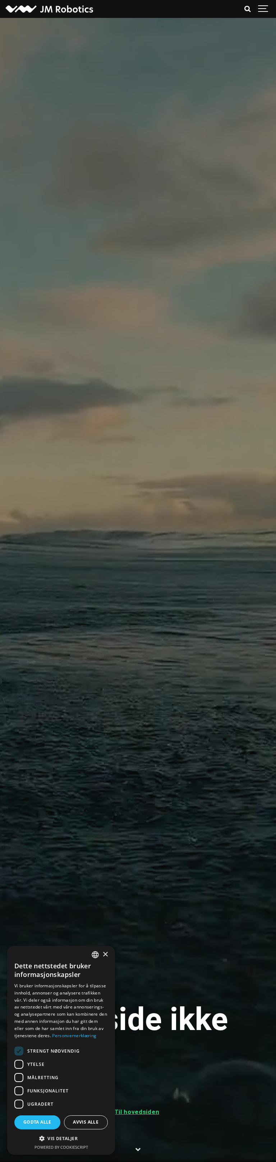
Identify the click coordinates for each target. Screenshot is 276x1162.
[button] (61, 1138)
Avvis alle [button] (85, 1122)
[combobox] (95, 954)
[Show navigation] (263, 9)
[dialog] (61, 1050)
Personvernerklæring (74, 1036)
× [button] (105, 954)
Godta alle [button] (37, 1122)
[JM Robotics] (49, 9)
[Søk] (247, 9)
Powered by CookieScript (61, 1147)
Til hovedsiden (137, 1111)
